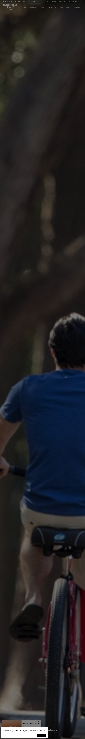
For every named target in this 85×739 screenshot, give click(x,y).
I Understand (41, 735)
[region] (24, 732)
